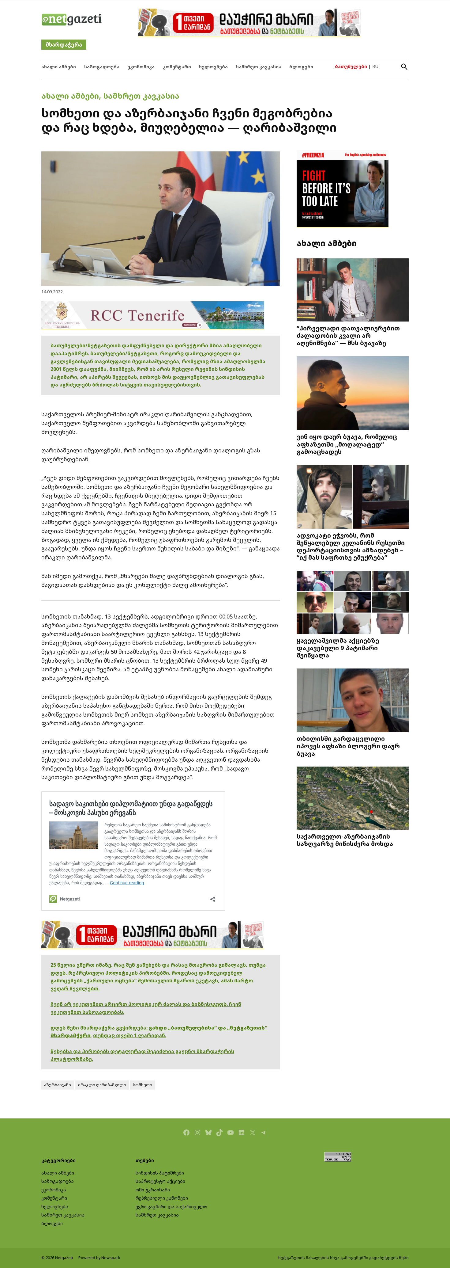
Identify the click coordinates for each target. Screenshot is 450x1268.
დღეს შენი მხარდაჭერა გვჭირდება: (100, 1027)
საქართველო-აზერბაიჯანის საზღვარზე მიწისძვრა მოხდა (345, 840)
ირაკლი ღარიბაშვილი (102, 1084)
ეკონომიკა (141, 67)
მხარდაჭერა (64, 44)
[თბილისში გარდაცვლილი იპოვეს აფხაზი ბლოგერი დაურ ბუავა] (353, 701)
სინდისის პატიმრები (160, 1173)
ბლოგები (301, 67)
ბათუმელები (351, 66)
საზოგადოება (101, 67)
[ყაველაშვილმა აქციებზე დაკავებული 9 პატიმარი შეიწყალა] (353, 603)
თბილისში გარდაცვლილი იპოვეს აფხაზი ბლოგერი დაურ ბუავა (348, 745)
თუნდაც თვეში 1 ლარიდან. (129, 1035)
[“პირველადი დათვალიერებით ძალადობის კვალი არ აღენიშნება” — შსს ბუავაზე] (353, 291)
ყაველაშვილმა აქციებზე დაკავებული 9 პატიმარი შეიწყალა (338, 647)
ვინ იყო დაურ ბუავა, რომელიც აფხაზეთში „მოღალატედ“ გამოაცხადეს (347, 443)
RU (375, 66)
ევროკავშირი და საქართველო (171, 1206)
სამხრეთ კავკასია (258, 67)
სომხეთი (142, 1084)
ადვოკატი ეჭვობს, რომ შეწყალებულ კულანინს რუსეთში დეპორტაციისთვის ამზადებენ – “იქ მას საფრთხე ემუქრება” (351, 546)
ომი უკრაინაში (153, 1190)
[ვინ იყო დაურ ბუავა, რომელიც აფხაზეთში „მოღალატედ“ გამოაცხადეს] (353, 394)
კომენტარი (177, 67)
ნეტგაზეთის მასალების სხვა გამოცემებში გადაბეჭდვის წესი (343, 1257)
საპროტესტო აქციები (160, 1181)
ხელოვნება (213, 67)
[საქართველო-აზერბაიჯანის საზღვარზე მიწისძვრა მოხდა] (353, 799)
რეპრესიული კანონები (162, 1198)
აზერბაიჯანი (57, 1084)
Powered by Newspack (99, 1257)
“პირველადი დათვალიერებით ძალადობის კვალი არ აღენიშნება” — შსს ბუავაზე (348, 335)
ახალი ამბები (58, 67)
